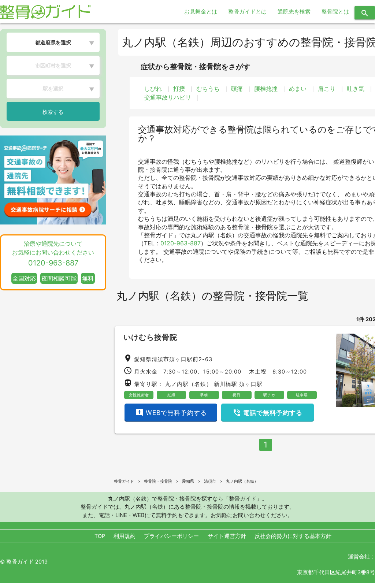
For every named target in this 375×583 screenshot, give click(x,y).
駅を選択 (53, 88)
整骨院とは (335, 11)
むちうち (208, 88)
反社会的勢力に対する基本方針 (293, 536)
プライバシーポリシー (171, 536)
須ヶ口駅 (251, 384)
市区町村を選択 (53, 65)
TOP (99, 536)
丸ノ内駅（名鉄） (188, 384)
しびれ (153, 88)
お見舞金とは (200, 11)
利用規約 (124, 536)
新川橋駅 (225, 384)
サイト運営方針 (227, 536)
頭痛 (237, 88)
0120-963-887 (180, 243)
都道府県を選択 (53, 42)
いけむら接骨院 (150, 337)
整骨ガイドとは (247, 11)
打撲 (179, 88)
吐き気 (355, 88)
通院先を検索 (294, 11)
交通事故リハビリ (167, 97)
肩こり (326, 88)
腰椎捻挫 (266, 88)
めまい (298, 88)
